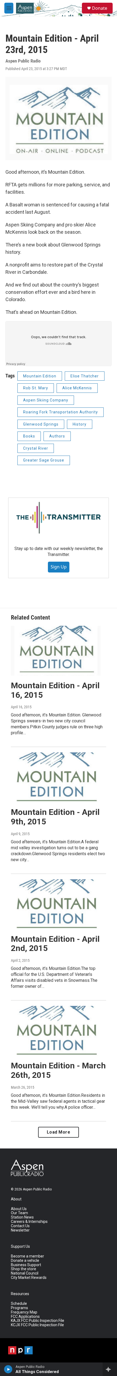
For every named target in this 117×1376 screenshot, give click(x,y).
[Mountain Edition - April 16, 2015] (56, 651)
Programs (19, 1308)
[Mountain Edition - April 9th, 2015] (56, 777)
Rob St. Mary (35, 388)
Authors (57, 436)
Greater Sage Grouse (43, 460)
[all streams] (110, 1369)
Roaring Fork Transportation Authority (60, 412)
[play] (8, 1369)
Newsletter (20, 1230)
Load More (58, 1132)
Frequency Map (24, 1312)
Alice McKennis (77, 388)
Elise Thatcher (84, 376)
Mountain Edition (39, 376)
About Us (19, 1209)
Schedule (19, 1304)
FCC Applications (25, 1317)
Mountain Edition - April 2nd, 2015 (55, 943)
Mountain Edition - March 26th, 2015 (58, 1070)
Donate (99, 8)
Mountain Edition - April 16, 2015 (55, 690)
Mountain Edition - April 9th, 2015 (55, 816)
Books (29, 436)
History (80, 424)
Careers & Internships (29, 1222)
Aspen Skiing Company (45, 400)
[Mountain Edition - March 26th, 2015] (56, 1031)
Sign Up (59, 567)
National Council (24, 1273)
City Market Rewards (29, 1278)
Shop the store (23, 1269)
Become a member (27, 1256)
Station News (22, 1217)
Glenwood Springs (41, 424)
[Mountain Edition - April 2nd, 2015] (56, 904)
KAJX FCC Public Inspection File (37, 1321)
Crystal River (35, 448)
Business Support (26, 1265)
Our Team (19, 1213)
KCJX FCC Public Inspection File (37, 1325)
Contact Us (20, 1226)
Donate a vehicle (25, 1261)
